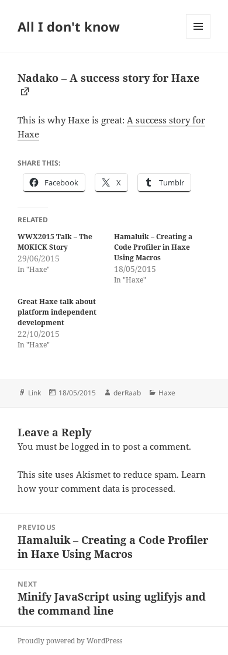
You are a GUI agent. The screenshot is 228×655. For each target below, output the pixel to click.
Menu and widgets (198, 38)
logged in (90, 446)
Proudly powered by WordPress (70, 641)
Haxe (166, 393)
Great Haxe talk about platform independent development (57, 312)
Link (34, 393)
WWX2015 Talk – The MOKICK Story (55, 242)
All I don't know (69, 26)
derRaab (127, 393)
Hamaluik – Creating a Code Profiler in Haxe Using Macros (153, 247)
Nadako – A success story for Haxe (108, 78)
